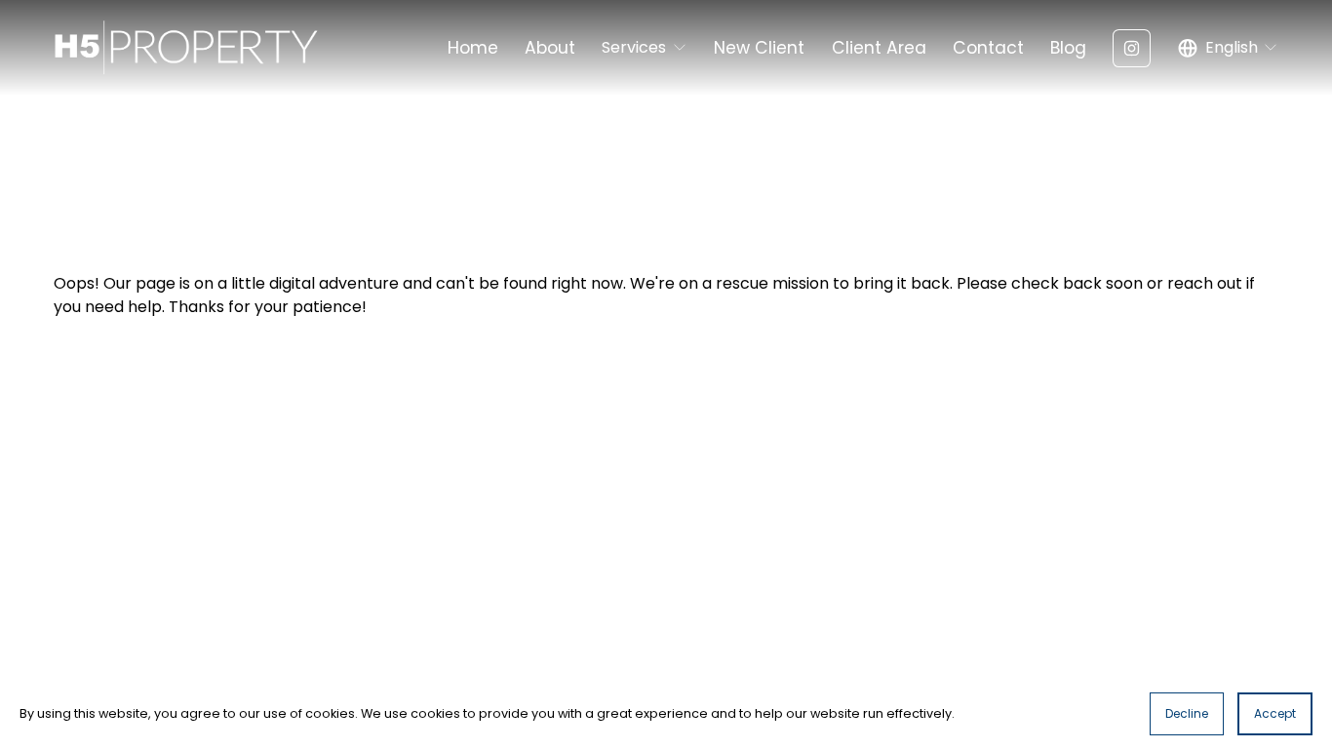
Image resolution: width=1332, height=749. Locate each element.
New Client (759, 47)
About (550, 47)
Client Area (879, 47)
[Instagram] (1132, 48)
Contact (988, 47)
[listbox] (1228, 48)
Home (473, 47)
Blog (1068, 47)
